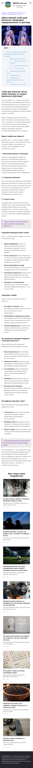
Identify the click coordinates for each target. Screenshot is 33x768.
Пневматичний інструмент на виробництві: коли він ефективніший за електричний (16, 603)
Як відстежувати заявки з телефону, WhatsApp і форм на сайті (16, 500)
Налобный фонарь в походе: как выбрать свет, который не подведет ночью (16, 533)
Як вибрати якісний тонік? (18, 84)
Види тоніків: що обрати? (17, 59)
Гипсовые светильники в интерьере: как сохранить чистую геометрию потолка (16, 638)
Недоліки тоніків (15, 75)
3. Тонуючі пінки (18, 68)
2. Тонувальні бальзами (21, 65)
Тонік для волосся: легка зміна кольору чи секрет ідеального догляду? (15, 54)
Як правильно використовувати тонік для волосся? (14, 80)
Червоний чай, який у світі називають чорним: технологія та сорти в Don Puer (15, 705)
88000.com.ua (19, 3)
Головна (4, 12)
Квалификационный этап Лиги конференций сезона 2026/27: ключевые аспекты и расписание (15, 568)
